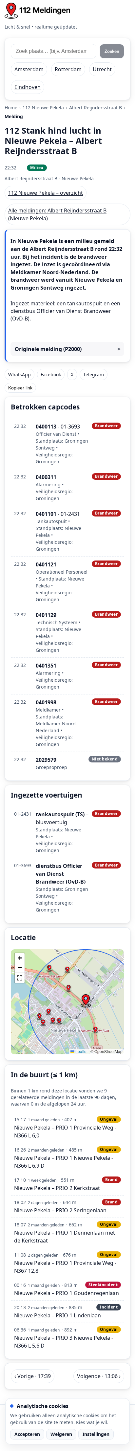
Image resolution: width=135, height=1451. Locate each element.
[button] (85, 1000)
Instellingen (96, 1434)
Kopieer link (20, 387)
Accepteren (27, 1434)
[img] (67, 1001)
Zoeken (112, 51)
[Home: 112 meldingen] (37, 11)
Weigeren (61, 1434)
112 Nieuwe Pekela (43, 107)
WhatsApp (19, 374)
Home (11, 107)
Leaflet (80, 1051)
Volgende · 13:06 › (99, 1376)
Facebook (51, 374)
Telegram (93, 374)
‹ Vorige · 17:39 (32, 1376)
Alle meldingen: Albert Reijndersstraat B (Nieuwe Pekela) (57, 214)
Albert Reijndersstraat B (95, 107)
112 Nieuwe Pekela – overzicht (45, 192)
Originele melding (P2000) (48, 349)
